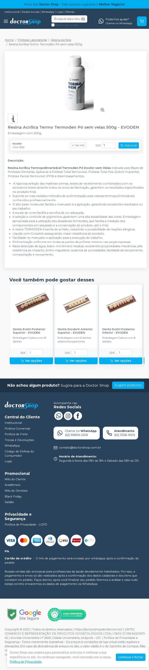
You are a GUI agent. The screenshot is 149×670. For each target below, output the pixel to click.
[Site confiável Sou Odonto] (66, 614)
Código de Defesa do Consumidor (19, 453)
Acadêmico (12, 485)
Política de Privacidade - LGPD (26, 524)
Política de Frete (16, 434)
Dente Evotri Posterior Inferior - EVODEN (118, 331)
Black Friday (13, 496)
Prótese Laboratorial (32, 40)
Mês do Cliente (15, 479)
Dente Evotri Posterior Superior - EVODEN (29, 331)
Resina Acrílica (61, 40)
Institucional (12, 11)
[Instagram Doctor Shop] (68, 415)
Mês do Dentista (16, 490)
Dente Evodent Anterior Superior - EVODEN (75, 331)
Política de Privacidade (26, 661)
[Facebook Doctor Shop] (78, 415)
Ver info (80, 145)
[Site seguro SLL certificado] (24, 614)
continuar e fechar (130, 657)
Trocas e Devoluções (19, 440)
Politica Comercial (17, 428)
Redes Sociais (30, 11)
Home (9, 40)
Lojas (60, 11)
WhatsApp (48, 11)
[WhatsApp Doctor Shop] (58, 415)
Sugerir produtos (128, 385)
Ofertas (69, 11)
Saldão (9, 502)
